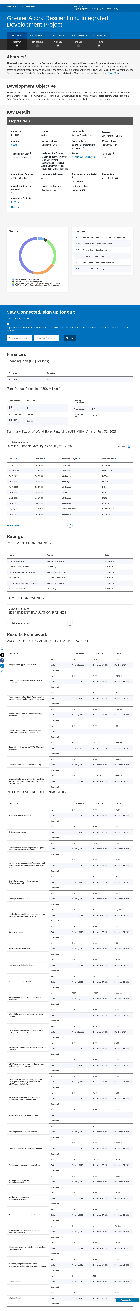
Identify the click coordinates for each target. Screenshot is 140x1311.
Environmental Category (53, 174)
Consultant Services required (21, 187)
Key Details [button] (37, 42)
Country (15, 141)
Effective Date (109, 141)
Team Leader (78, 131)
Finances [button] (58, 42)
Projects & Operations (27, 6)
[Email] (2, 649)
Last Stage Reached (51, 186)
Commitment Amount (22, 174)
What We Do (12, 6)
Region (75, 153)
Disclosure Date (49, 141)
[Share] (2, 660)
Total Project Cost (21, 153)
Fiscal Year (108, 153)
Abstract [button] (17, 42)
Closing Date (108, 174)
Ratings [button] (78, 42)
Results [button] (99, 42)
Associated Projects (21, 198)
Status (44, 131)
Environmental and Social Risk (84, 175)
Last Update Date (80, 186)
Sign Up (70, 338)
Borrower (107, 131)
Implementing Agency (52, 153)
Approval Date (79, 141)
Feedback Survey (127, 1300)
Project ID (16, 131)
